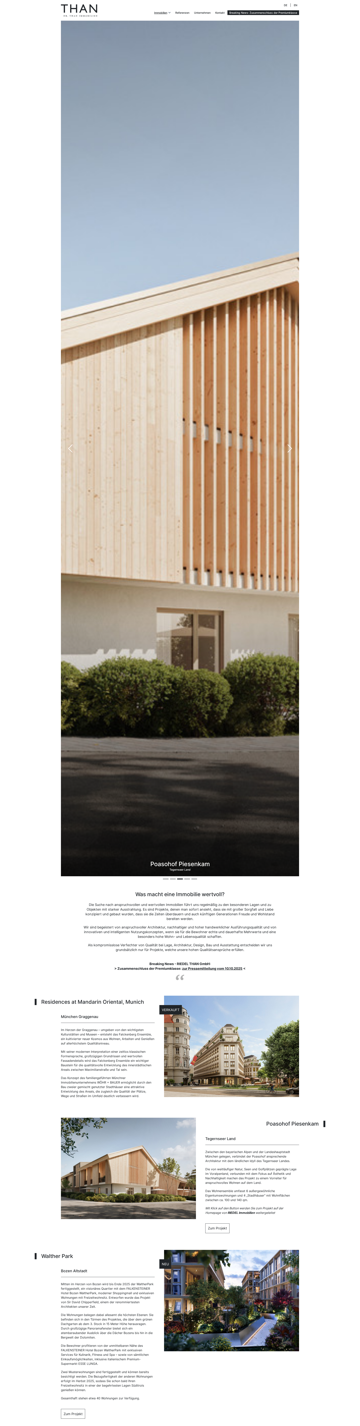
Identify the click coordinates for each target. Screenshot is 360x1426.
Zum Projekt (217, 1228)
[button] (289, 448)
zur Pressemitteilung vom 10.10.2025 (212, 969)
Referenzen (182, 12)
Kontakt (220, 12)
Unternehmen (202, 12)
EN (295, 5)
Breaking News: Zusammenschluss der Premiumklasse (263, 12)
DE (285, 5)
